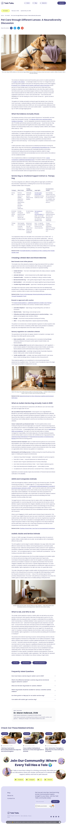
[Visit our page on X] (56, 817)
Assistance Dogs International (20, 436)
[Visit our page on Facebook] (51, 817)
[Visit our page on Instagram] (53, 817)
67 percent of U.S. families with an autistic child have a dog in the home (30, 85)
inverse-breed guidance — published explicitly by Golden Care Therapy (32, 303)
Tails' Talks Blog (24, 815)
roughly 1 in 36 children (19, 82)
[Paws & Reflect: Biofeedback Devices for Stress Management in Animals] (33, 742)
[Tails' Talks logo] (7, 3)
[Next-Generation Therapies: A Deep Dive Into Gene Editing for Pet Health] (55, 742)
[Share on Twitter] (15, 28)
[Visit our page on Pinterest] (58, 817)
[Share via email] (22, 28)
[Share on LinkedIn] (18, 28)
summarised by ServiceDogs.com (40, 147)
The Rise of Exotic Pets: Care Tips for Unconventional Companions (37, 528)
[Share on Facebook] (11, 28)
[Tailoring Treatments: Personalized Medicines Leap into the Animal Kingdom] (11, 742)
